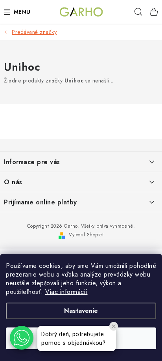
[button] (21, 338)
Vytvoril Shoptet (86, 234)
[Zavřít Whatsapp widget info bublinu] (113, 326)
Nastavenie (81, 310)
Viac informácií (66, 291)
